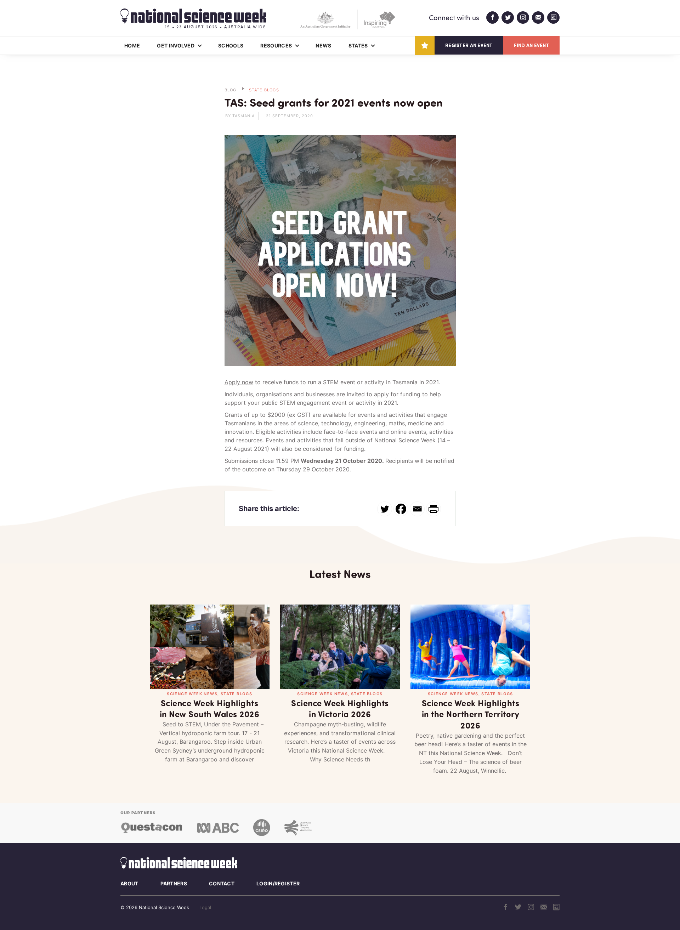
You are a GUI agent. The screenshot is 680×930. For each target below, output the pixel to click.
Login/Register (278, 883)
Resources (276, 45)
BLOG (231, 89)
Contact (221, 883)
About (129, 883)
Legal (205, 907)
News (323, 45)
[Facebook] (400, 508)
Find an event (531, 45)
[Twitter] (384, 508)
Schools (230, 45)
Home (132, 45)
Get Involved (175, 45)
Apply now (239, 382)
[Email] (417, 508)
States (358, 45)
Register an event (468, 45)
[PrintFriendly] (433, 508)
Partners (173, 883)
